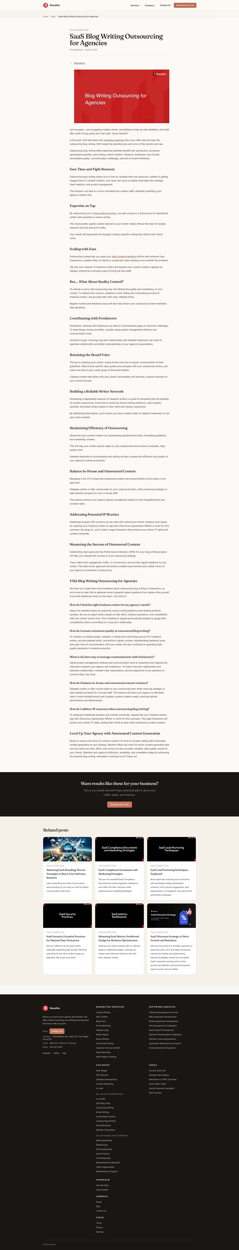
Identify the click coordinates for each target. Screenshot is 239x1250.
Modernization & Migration (108, 1162)
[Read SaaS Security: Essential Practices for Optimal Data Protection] (67, 915)
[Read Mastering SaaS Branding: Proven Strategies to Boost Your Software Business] (67, 849)
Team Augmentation (105, 1167)
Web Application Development (162, 1017)
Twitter (56, 1053)
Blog (53, 16)
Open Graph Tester (157, 1084)
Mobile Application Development (163, 1021)
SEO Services (102, 1075)
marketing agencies (114, 140)
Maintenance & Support (107, 1171)
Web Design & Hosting (106, 1056)
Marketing (79, 63)
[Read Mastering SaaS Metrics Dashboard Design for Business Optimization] (119, 915)
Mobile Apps (102, 1145)
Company (149, 5)
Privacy (99, 1227)
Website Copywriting (105, 1130)
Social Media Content (105, 1116)
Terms (99, 1223)
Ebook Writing (102, 1039)
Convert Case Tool (157, 1070)
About (99, 1202)
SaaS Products (103, 1153)
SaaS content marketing (124, 256)
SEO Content (102, 1017)
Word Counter (155, 1092)
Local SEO (100, 1099)
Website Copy (102, 1030)
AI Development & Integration (162, 1048)
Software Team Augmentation (162, 1039)
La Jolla (99, 1088)
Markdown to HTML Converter (163, 1079)
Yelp (64, 1053)
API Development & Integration (163, 1025)
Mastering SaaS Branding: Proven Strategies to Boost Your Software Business (66, 873)
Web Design (101, 1070)
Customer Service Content (108, 1048)
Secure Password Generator (161, 1088)
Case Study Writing (105, 1043)
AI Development (103, 1158)
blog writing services (105, 213)
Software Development (106, 1079)
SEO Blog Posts (103, 1103)
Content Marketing (104, 1084)
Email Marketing (103, 1025)
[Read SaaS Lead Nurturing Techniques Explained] (171, 849)
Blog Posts (101, 1021)
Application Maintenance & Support (165, 1043)
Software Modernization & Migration (165, 1034)
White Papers (102, 1034)
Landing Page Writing (106, 1121)
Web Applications (104, 1140)
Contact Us (165, 5)
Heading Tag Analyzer (159, 1075)
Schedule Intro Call (185, 5)
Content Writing (103, 1012)
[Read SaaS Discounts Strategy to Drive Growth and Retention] (171, 915)
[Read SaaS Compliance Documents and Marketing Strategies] (119, 849)
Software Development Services (163, 1012)
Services (135, 5)
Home (45, 16)
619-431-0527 (56, 1047)
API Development (104, 1149)
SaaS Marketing (103, 1052)
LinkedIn (46, 1053)
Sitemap (100, 1232)
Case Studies (102, 1189)
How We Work (102, 1185)
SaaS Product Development (161, 1030)
